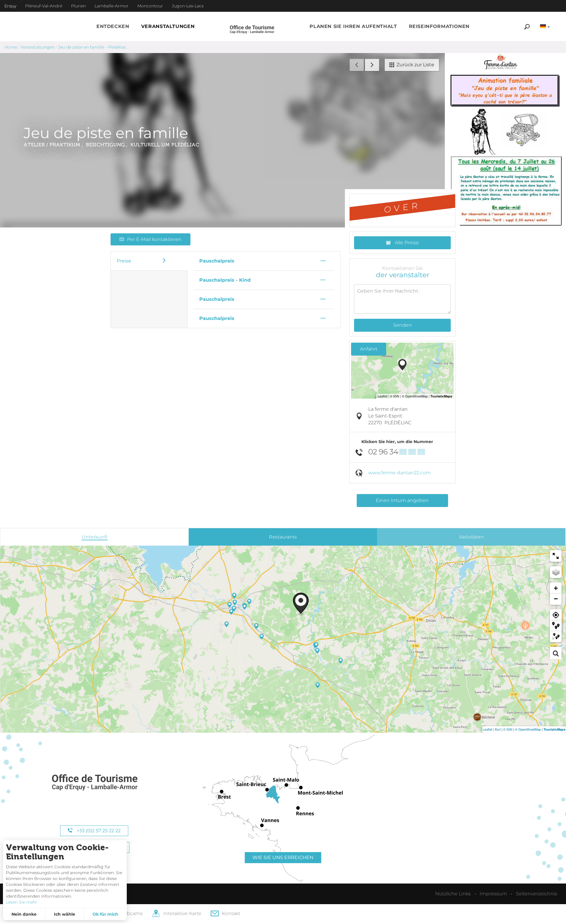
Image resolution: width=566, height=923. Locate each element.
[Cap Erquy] (94, 783)
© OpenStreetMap (528, 729)
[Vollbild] (555, 556)
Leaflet (487, 729)
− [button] (556, 598)
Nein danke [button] (24, 914)
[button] (113, 26)
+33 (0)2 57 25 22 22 (98, 830)
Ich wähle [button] (64, 914)
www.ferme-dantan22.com (399, 472)
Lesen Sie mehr (21, 902)
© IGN (507, 729)
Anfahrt (368, 349)
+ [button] (556, 588)
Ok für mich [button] (105, 914)
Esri (498, 729)
